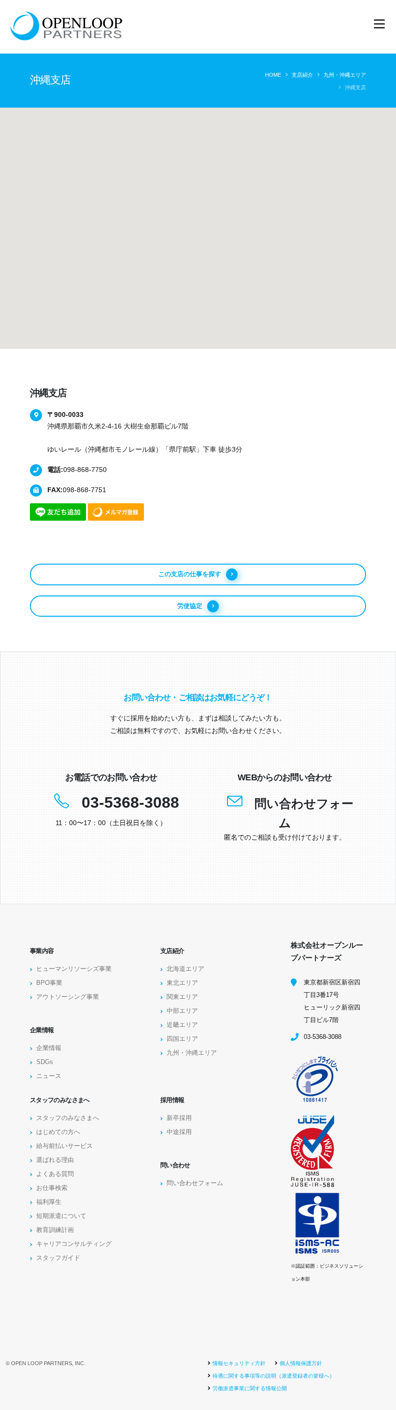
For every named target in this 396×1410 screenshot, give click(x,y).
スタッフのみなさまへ (67, 1118)
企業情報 (48, 1048)
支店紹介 (302, 75)
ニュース (48, 1076)
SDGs (44, 1062)
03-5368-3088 (130, 802)
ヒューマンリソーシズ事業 (74, 969)
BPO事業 (49, 983)
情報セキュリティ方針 (239, 1363)
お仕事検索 (52, 1188)
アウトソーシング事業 (67, 997)
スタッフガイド (58, 1258)
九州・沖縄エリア (345, 75)
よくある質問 (55, 1174)
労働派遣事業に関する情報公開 (249, 1388)
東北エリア (182, 983)
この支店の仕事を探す (189, 574)
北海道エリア (185, 969)
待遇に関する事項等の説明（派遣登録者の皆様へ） (273, 1376)
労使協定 (189, 605)
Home (273, 75)
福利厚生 (48, 1202)
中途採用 (179, 1132)
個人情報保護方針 (301, 1363)
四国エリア (182, 1039)
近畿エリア (182, 1025)
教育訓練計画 (55, 1230)
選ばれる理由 (55, 1160)
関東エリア (182, 997)
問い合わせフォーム (195, 1183)
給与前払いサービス (64, 1146)
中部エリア (182, 1011)
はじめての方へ (58, 1132)
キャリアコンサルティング (74, 1244)
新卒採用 (179, 1118)
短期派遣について (61, 1216)
